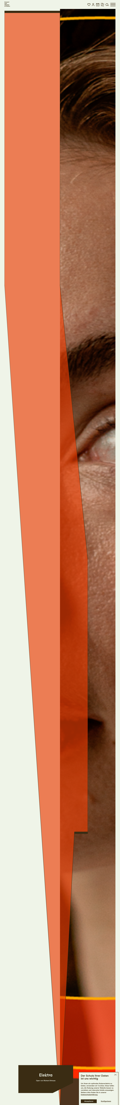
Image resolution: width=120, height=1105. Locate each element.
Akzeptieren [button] (88, 1101)
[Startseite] (7, 4)
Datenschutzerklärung (89, 1095)
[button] (88, 4)
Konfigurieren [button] (106, 1101)
